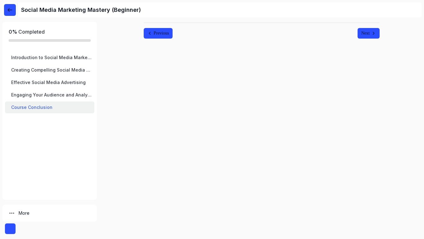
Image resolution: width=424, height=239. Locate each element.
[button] (49, 57)
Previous (161, 33)
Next (365, 33)
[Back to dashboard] (10, 10)
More (24, 213)
